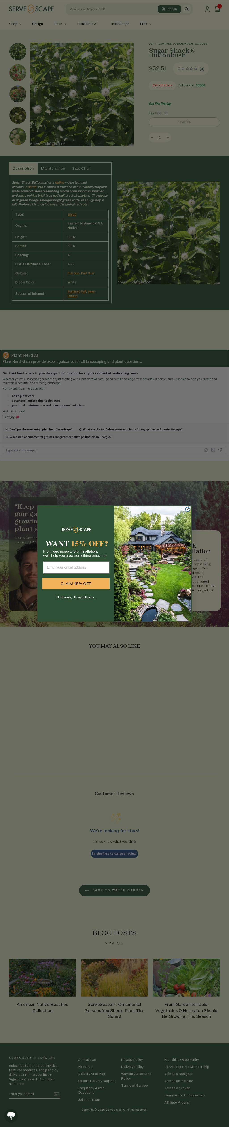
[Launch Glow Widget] (11, 1116)
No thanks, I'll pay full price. (76, 597)
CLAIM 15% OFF (76, 583)
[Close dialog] (187, 509)
